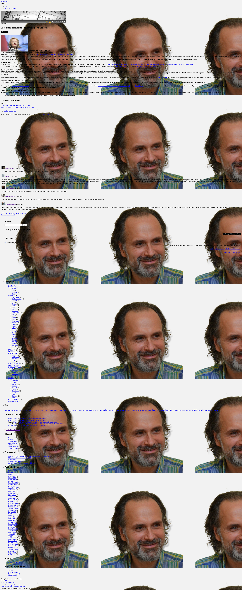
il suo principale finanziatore (20, 86)
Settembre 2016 (13, 508)
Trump (14, 340)
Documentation (12, 438)
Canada (14, 300)
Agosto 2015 (12, 530)
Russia (14, 331)
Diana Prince (12, 425)
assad (16, 410)
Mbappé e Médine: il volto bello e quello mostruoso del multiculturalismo (35, 422)
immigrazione (103, 410)
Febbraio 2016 (12, 520)
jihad (126, 410)
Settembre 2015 (13, 529)
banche (14, 288)
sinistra (189, 410)
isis (115, 410)
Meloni (14, 389)
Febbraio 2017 (12, 500)
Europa (53, 114)
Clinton (6, 111)
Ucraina (14, 343)
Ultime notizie (13, 429)
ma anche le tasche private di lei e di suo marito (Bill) (114, 86)
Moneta (14, 292)
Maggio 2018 (12, 474)
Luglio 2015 (12, 532)
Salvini (14, 394)
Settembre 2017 (13, 488)
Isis (13, 375)
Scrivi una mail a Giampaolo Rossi (230, 252)
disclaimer (4, 580)
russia (174, 410)
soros (13, 362)
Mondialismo (16, 358)
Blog (6, 6)
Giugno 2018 (12, 472)
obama (14, 324)
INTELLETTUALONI (15, 367)
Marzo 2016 (12, 518)
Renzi (14, 392)
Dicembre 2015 (13, 524)
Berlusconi (15, 380)
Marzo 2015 (12, 539)
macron (14, 323)
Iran (13, 314)
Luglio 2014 (12, 553)
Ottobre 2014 (12, 547)
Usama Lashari (12, 418)
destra (45, 410)
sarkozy (184, 410)
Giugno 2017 (12, 493)
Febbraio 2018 (12, 479)
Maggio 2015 (12, 536)
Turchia (14, 341)
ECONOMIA (12, 287)
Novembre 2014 (13, 546)
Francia (14, 309)
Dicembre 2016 (13, 503)
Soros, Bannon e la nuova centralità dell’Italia (21, 463)
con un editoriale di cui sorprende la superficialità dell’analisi (55, 54)
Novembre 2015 (13, 525)
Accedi (10, 570)
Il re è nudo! (12, 459)
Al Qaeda (15, 370)
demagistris (40, 410)
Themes (10, 445)
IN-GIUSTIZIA (13, 365)
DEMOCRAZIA (13, 285)
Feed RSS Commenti (18, 586)
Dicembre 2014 (13, 544)
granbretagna (91, 410)
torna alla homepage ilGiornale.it (10, 585)
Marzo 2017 (12, 498)
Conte (14, 382)
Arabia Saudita (16, 299)
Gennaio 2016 (12, 522)
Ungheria (15, 345)
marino (136, 410)
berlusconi (23, 410)
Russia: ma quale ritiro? (8, 215)
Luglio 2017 (12, 491)
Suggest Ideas (12, 441)
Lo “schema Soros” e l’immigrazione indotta (32, 418)
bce (18, 410)
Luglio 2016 (12, 512)
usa (15, 111)
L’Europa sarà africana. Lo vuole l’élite (20, 458)
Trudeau (14, 338)
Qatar (13, 329)
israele (122, 410)
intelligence (15, 357)
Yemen (14, 348)
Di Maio (14, 386)
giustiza (85, 410)
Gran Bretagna (16, 312)
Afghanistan (15, 297)
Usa (57, 114)
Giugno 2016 (12, 513)
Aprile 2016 (12, 517)
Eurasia (14, 306)
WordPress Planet (13, 448)
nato (13, 360)
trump (14, 398)
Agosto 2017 (12, 490)
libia (132, 410)
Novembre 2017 (13, 484)
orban (14, 328)
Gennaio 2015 (12, 542)
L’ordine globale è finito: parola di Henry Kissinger (16, 105)
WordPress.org (12, 575)
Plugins (10, 439)
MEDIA (10, 377)
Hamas (14, 372)
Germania (15, 311)
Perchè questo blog (10, 8)
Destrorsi (14, 384)
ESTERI (49, 114)
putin (164, 410)
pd (161, 410)
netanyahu (148, 410)
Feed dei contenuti (13, 572)
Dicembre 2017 (13, 483)
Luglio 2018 (12, 471)
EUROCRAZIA (13, 352)
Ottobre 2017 (12, 486)
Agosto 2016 (12, 510)
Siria (13, 334)
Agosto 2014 (12, 551)
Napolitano (15, 391)
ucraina (213, 410)
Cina (13, 302)
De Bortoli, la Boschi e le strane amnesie (14, 213)
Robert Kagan (139, 86)
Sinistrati (14, 396)
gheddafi (80, 410)
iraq (13, 316)
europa (11, 111)
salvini (179, 410)
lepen (129, 410)
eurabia (50, 410)
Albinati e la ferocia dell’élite (17, 461)
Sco (13, 333)
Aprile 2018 (12, 476)
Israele (14, 317)
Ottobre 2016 (12, 507)
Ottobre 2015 (12, 527)
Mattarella (15, 387)
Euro (13, 290)
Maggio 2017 (12, 495)
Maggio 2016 (12, 515)
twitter (209, 410)
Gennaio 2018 (12, 481)
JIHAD (10, 369)
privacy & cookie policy (8, 582)
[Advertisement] (19, 266)
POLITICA (11, 379)
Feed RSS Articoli (6, 586)
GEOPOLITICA (13, 353)
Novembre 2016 (13, 505)
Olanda (14, 326)
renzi (169, 410)
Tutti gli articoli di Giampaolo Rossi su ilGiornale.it (225, 249)
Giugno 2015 (12, 534)
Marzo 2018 (12, 478)
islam (118, 410)
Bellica (14, 355)
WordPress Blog (13, 446)
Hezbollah (15, 374)
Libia (13, 319)
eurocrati (57, 410)
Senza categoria (13, 401)
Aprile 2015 (12, 537)
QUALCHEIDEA (13, 399)
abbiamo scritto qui (121, 66)
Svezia (14, 336)
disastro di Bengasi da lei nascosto (147, 66)
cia (28, 410)
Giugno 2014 (12, 554)
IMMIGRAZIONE (14, 363)
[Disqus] (121, 140)
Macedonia (15, 321)
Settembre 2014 (13, 549)
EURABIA (11, 350)
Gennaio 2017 (12, 501)
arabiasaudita (9, 410)
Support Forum (12, 443)
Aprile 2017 (12, 496)
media (140, 410)
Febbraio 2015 (12, 541)
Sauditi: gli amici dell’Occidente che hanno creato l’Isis (17, 107)
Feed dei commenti (14, 574)
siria (194, 410)
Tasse (13, 294)
